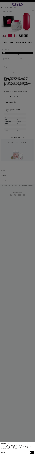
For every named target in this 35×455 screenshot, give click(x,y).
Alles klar (31, 452)
